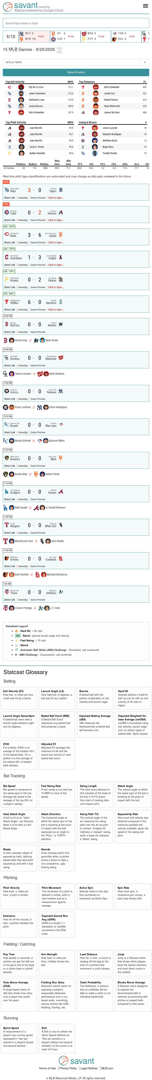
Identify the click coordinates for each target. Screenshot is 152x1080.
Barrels (83, 691)
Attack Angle (125, 786)
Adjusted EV (48, 744)
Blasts (7, 849)
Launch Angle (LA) (52, 691)
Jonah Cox (109, 93)
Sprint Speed (11, 1028)
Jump (121, 954)
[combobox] (76, 23)
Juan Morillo (36, 127)
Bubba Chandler (37, 153)
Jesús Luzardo (110, 127)
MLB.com (107, 1068)
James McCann (112, 112)
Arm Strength (49, 954)
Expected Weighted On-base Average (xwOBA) (132, 717)
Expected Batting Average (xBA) (95, 717)
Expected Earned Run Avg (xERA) (55, 917)
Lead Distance (88, 954)
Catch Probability (90, 982)
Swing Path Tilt (89, 814)
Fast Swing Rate (51, 786)
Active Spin (86, 888)
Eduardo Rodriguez (112, 134)
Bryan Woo (108, 146)
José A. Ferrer (37, 146)
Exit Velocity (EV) (13, 691)
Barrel (26, 635)
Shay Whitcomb (112, 106)
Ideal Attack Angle (14, 814)
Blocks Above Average (131, 982)
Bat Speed (9, 786)
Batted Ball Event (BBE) (55, 716)
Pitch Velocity (11, 888)
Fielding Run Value (52, 982)
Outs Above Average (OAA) (15, 984)
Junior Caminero (37, 93)
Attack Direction (51, 814)
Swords (45, 849)
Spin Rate (123, 888)
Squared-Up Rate (128, 814)
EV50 (6, 744)
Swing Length (88, 786)
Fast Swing (27, 640)
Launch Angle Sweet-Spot (18, 716)
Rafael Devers (111, 99)
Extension (9, 916)
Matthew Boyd (110, 140)
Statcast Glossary (26, 672)
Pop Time (9, 954)
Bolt (44, 1028)
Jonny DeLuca (36, 106)
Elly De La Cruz (36, 87)
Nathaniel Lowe (36, 99)
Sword (24, 645)
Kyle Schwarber (36, 112)
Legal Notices (89, 1068)
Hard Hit (25, 631)
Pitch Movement (51, 888)
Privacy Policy (69, 1068)
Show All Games (76, 72)
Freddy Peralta (110, 153)
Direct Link (10, 197)
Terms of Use (48, 1068)
